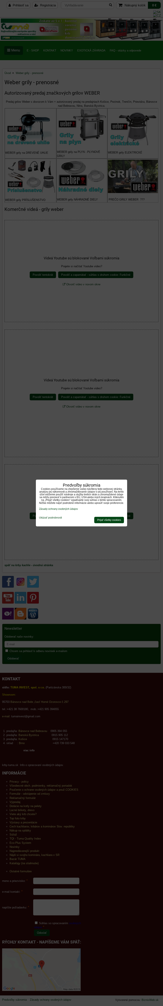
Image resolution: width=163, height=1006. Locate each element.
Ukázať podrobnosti (50, 517)
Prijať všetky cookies (109, 520)
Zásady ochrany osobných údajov (58, 508)
